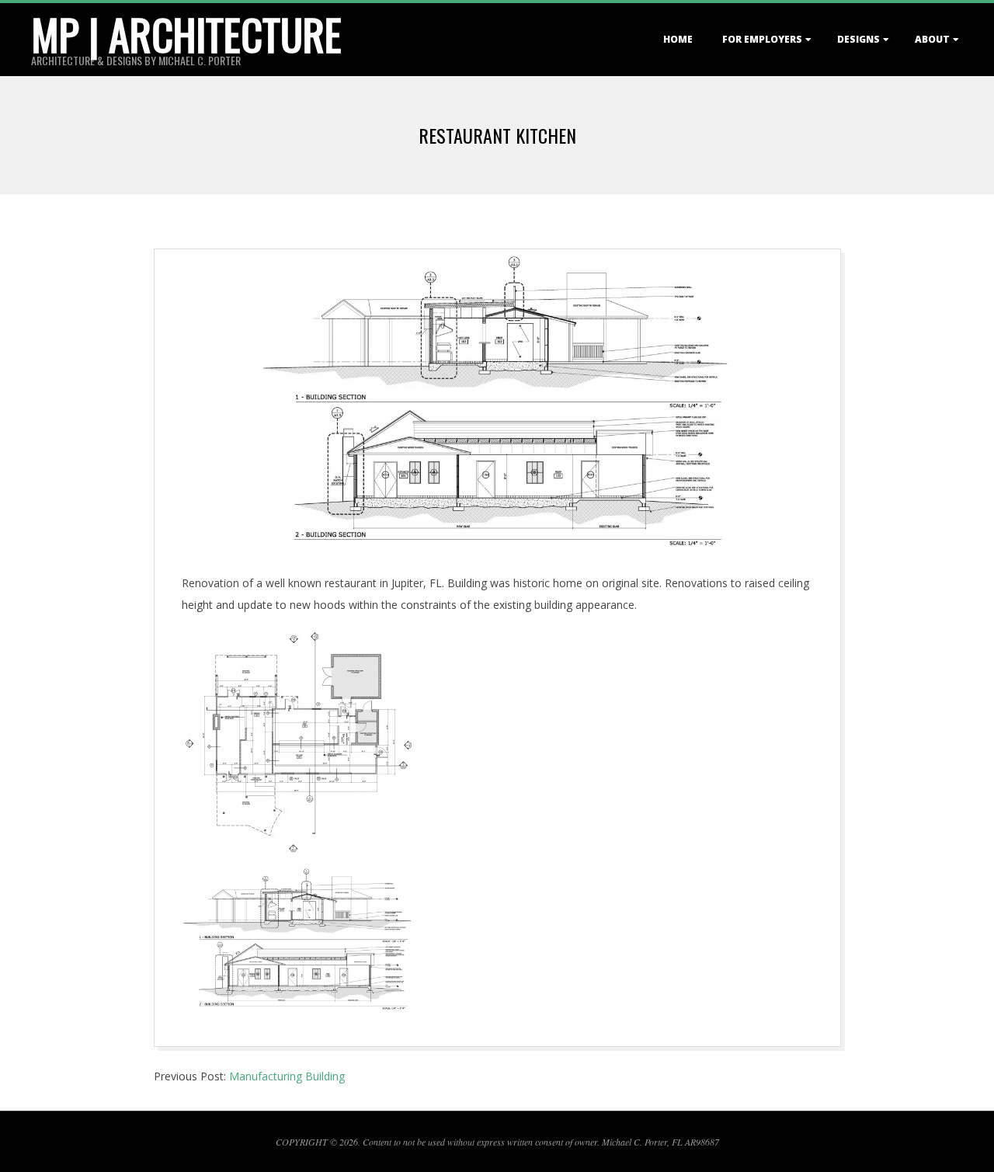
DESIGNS (858, 39)
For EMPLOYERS (762, 39)
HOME (678, 39)
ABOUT (932, 39)
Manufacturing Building (287, 1076)
